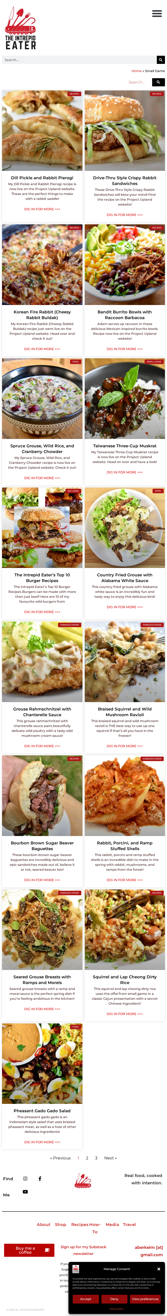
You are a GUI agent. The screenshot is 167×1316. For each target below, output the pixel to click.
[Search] (161, 60)
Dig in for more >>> (42, 209)
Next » (110, 1158)
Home (137, 71)
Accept (85, 1299)
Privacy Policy (117, 1308)
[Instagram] (25, 1178)
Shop (60, 1224)
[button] (159, 1269)
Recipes (80, 1224)
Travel (129, 1224)
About (44, 1224)
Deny (114, 1299)
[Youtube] (25, 1191)
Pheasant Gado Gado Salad (42, 1110)
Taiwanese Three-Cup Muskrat (124, 445)
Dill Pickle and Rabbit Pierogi (42, 177)
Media (112, 1224)
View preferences (145, 1299)
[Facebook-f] (39, 1178)
